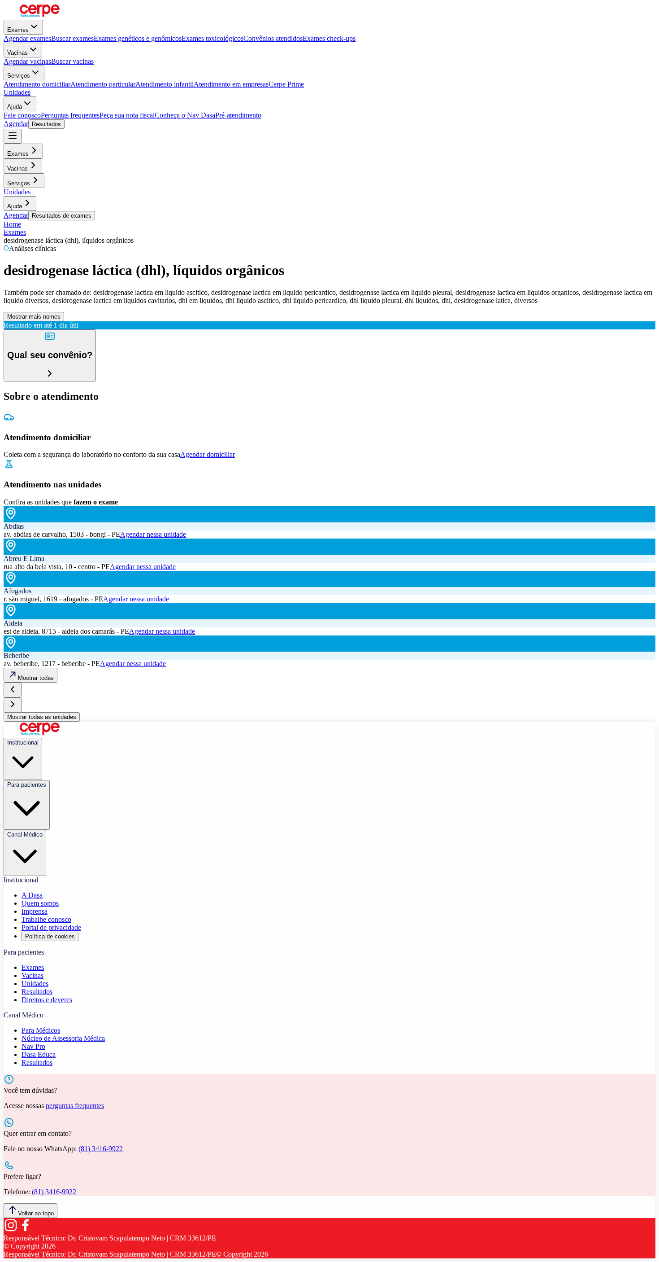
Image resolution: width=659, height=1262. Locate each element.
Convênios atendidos (273, 38)
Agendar (16, 123)
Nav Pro (33, 1046)
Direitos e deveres (47, 999)
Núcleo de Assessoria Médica (63, 1038)
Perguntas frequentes (70, 115)
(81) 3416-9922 (100, 1148)
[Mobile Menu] (13, 136)
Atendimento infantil (164, 84)
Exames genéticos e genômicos (138, 38)
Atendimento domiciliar (37, 84)
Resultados (46, 124)
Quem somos (40, 903)
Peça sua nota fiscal (127, 115)
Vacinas (17, 52)
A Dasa (32, 895)
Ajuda (14, 106)
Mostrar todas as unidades (41, 717)
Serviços (18, 75)
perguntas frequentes (75, 1105)
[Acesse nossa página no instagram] (11, 1230)
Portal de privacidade (51, 927)
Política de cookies (50, 936)
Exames (18, 29)
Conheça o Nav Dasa (185, 115)
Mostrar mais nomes (34, 316)
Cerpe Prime (286, 84)
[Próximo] (13, 704)
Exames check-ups (329, 38)
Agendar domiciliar (207, 454)
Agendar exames (27, 38)
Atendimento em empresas (231, 84)
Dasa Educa (39, 1054)
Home (12, 224)
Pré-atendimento (238, 115)
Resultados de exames (61, 215)
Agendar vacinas (27, 61)
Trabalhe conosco (46, 919)
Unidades (17, 92)
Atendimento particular (102, 84)
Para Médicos (41, 1030)
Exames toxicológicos (212, 38)
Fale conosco (22, 115)
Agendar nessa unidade (153, 534)
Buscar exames (72, 38)
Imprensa (35, 911)
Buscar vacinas (72, 61)
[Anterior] (13, 690)
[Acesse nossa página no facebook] (25, 1230)
